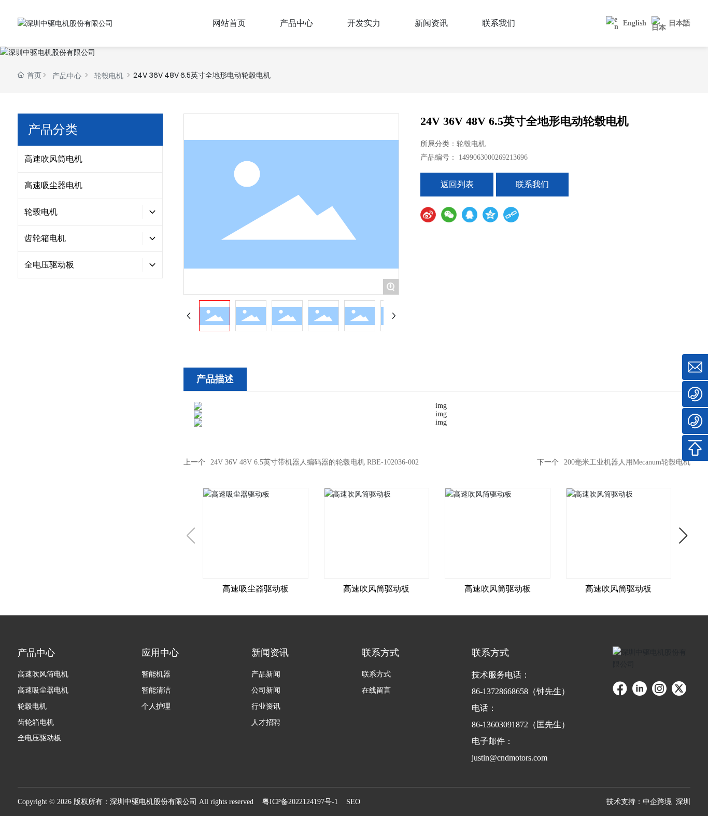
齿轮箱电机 (45, 238)
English (634, 23)
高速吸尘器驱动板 (255, 588)
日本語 (679, 23)
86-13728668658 (500, 691)
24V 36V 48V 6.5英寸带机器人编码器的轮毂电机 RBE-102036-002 (314, 462)
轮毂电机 (108, 76)
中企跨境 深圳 (666, 802)
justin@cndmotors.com (509, 757)
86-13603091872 (500, 724)
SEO (353, 802)
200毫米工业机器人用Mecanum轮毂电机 (627, 462)
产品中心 (66, 76)
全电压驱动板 (49, 264)
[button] (683, 535)
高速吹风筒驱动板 (376, 588)
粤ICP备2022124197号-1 (300, 802)
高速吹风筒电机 (53, 158)
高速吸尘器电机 (53, 185)
